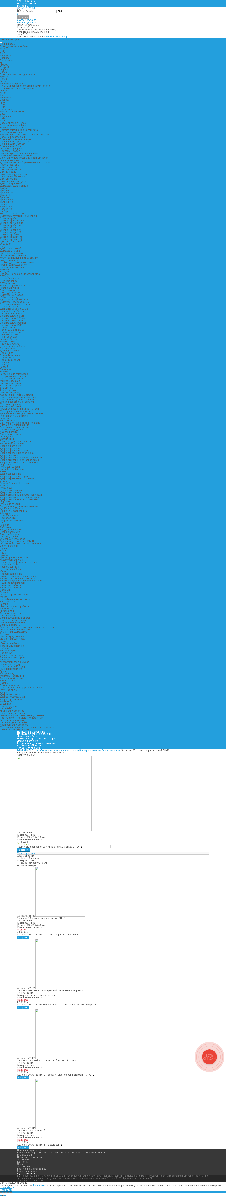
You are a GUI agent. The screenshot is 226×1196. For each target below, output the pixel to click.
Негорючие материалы (13, 376)
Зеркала (4, 524)
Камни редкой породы (12, 582)
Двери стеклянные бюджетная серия (21, 457)
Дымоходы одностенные (14, 185)
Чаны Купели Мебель (12, 469)
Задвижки (5, 703)
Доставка (90, 1152)
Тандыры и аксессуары (12, 657)
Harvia (3, 71)
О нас (20, 1164)
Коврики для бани (10, 566)
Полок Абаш (7, 357)
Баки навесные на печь (13, 181)
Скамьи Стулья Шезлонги (14, 483)
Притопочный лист (10, 290)
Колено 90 (6, 208)
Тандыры (5, 659)
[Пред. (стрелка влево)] (1, 1195)
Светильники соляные (12, 622)
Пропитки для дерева (12, 429)
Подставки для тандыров (14, 666)
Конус (3, 246)
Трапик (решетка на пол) (14, 557)
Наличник (5, 362)
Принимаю (6, 1189)
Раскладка (6, 369)
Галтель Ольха (8, 339)
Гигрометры (7, 610)
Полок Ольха (7, 327)
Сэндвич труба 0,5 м (11, 222)
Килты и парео (8, 650)
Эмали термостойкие (12, 443)
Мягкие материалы (11, 380)
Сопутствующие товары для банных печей (24, 157)
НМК (2, 50)
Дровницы (5, 589)
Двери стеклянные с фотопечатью (19, 462)
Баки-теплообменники (12, 176)
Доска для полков (10, 350)
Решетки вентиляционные (14, 427)
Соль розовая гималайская (15, 617)
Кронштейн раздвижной (13, 264)
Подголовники (8, 517)
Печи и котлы (7, 43)
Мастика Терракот (10, 404)
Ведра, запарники (10, 531)
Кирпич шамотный (10, 383)
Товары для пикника (11, 654)
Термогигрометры (10, 613)
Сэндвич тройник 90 (11, 239)
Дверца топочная (10, 694)
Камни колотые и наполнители (17, 578)
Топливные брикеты (11, 678)
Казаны (4, 682)
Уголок (4, 371)
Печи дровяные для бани (14, 46)
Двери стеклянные (10, 455)
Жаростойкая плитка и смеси (16, 394)
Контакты (23, 17)
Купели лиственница (11, 490)
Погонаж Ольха (9, 306)
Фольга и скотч (8, 390)
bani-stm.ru (39, 1185)
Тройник (4, 197)
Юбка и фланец (9, 297)
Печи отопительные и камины (17, 88)
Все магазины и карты (57, 36)
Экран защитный (9, 287)
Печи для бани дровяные (31, 731)
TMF (2, 53)
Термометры (7, 608)
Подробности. (8, 1187)
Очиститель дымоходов (13, 631)
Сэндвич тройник (9, 234)
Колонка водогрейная (12, 136)
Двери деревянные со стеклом (17, 452)
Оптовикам (23, 1166)
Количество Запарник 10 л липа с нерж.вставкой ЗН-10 (48, 934)
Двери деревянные (10, 448)
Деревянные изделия (12, 508)
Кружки (4, 555)
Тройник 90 (6, 201)
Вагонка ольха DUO (11, 325)
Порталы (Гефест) (10, 150)
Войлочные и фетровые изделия (18, 562)
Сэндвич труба (8, 218)
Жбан (3, 550)
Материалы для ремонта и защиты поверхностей (28, 727)
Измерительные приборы (14, 606)
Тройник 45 (6, 199)
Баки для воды (8, 171)
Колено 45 (6, 206)
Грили (3, 671)
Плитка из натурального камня (17, 399)
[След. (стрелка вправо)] (4, 1195)
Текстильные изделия (12, 645)
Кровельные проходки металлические (21, 413)
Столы (3, 480)
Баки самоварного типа (13, 174)
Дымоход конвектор (11, 294)
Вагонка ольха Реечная (13, 322)
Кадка (3, 552)
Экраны (4, 592)
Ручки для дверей (10, 466)
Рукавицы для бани (11, 569)
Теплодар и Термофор (12, 83)
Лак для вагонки (9, 431)
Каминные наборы (10, 585)
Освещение (6, 436)
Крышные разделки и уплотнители (19, 408)
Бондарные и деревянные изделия (19, 506)
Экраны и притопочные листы (17, 285)
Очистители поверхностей (15, 629)
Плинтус (4, 364)
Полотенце (6, 652)
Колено (4, 204)
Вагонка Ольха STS (11, 313)
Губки (3, 641)
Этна (2, 104)
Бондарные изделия (11, 529)
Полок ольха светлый (12, 329)
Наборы (4, 648)
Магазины (22, 5)
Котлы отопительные (12, 111)
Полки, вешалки (9, 515)
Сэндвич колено (9, 227)
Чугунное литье (9, 689)
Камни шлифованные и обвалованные (21, 580)
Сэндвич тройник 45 (11, 236)
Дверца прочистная (11, 699)
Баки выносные (8, 178)
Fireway (4, 64)
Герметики (6, 418)
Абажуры (5, 513)
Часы (3, 522)
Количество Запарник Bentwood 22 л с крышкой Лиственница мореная (57, 1004)
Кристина (5, 76)
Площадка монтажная (12, 267)
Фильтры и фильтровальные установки (22, 715)
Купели (4, 485)
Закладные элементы (12, 720)
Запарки (4, 603)
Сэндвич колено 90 (10, 232)
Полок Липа (6, 352)
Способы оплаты (75, 1152)
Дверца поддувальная (12, 696)
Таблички (5, 527)
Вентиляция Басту (10, 169)
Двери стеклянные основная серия (19, 459)
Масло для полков (10, 434)
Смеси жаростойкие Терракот (17, 401)
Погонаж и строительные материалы (38, 738)
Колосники (6, 701)
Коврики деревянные (12, 520)
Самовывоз (101, 1152)
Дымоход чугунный (10, 248)
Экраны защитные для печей (16, 155)
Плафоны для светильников (16, 441)
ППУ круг (5, 276)
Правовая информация (30, 1157)
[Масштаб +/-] (11, 1192)
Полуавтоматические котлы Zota (19, 129)
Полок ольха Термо (11, 332)
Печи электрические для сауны (17, 74)
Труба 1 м (5, 194)
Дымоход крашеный (11, 183)
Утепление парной (10, 385)
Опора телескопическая (13, 255)
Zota (2, 113)
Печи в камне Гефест (12, 146)
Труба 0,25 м (7, 190)
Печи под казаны (9, 685)
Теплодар (5, 55)
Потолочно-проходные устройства (20, 273)
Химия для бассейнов (12, 710)
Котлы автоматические (13, 122)
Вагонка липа (7, 348)
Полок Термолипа (10, 355)
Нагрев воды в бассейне (13, 722)
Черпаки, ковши (9, 536)
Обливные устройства (12, 538)
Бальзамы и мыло (10, 601)
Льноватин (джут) (10, 392)
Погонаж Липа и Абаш (12, 345)
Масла (3, 596)
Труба (3, 188)
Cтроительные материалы (15, 304)
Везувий (4, 67)
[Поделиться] (4, 1192)
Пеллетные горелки (11, 132)
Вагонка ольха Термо (12, 320)
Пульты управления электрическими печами (25, 85)
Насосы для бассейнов (13, 713)
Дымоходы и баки (10, 167)
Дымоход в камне (10, 250)
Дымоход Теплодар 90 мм (14, 301)
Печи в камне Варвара (12, 143)
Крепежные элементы (12, 253)
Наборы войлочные (11, 573)
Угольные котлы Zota (12, 127)
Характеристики (26, 853)
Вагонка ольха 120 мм (12, 318)
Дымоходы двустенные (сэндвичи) (19, 215)
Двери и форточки (10, 445)
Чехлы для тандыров (11, 664)
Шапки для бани (9, 564)
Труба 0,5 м (6, 192)
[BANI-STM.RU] (26, 8)
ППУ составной (8, 280)
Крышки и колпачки (11, 668)
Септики (4, 634)
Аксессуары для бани (12, 559)
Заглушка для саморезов (14, 373)
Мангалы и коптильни (12, 675)
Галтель (4, 366)
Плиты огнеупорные (11, 378)
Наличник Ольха (9, 334)
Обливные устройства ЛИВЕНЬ (17, 541)
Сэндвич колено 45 (10, 229)
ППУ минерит (7, 283)
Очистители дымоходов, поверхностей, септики (27, 627)
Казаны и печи (8, 680)
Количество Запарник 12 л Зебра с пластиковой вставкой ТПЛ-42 (54, 1074)
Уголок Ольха (8, 341)
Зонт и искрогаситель (12, 213)
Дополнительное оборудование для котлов (25, 162)
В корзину (23, 850)
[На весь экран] (8, 1192)
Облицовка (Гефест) (11, 148)
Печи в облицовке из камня (15, 139)
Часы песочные (8, 615)
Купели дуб (6, 487)
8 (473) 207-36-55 (26, 20)
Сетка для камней (10, 292)
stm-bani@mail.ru (26, 3)
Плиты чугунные (9, 706)
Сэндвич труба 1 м (10, 225)
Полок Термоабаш (10, 359)
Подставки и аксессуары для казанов (21, 687)
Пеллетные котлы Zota (13, 125)
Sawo (3, 81)
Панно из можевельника (14, 510)
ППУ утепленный (9, 278)
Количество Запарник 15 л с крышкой (38, 1144)
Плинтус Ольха (8, 336)
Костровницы (7, 673)
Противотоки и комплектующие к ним (21, 717)
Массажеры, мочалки (12, 636)
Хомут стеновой (9, 260)
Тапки (3, 571)
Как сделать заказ (55, 1152)
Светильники (7, 438)
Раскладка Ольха (9, 343)
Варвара (5, 57)
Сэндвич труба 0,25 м (12, 220)
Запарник (34, 858)
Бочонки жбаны (9, 545)
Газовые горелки (9, 160)
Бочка (3, 548)
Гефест (4, 69)
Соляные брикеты (10, 624)
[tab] (113, 853)
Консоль (5, 269)
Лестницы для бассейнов (14, 724)
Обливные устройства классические (20, 543)
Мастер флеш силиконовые (15, 411)
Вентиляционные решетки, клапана (20, 422)
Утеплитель (6, 387)
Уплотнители (7, 420)
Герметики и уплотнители (14, 415)
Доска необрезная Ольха (14, 308)
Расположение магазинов (31, 1168)
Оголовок (5, 243)
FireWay (4, 90)
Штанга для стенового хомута (17, 262)
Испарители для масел (13, 638)
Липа (31, 860)
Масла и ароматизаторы (14, 594)
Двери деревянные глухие (14, 450)
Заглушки (5, 271)
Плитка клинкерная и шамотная (18, 397)
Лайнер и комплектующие (14, 729)
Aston (3, 48)
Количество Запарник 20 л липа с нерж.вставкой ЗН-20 (48, 846)
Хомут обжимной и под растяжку (19, 257)
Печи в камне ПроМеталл (14, 141)
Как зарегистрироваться (31, 1152)
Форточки (5, 464)
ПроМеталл (6, 60)
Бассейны (5, 708)
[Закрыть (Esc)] (1, 1192)
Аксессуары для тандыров (14, 661)
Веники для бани (9, 643)
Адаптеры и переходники (14, 299)
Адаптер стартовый (11, 241)
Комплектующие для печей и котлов (20, 153)
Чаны (3, 471)
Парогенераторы (9, 164)
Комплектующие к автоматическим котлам (24, 134)
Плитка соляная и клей (13, 620)
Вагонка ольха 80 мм (12, 315)
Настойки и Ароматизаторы (16, 599)
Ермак (3, 62)
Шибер (4, 211)
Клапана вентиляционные (14, 424)
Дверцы (4, 692)
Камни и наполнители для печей (18, 576)
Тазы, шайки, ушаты (11, 534)
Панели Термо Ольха (12, 311)
